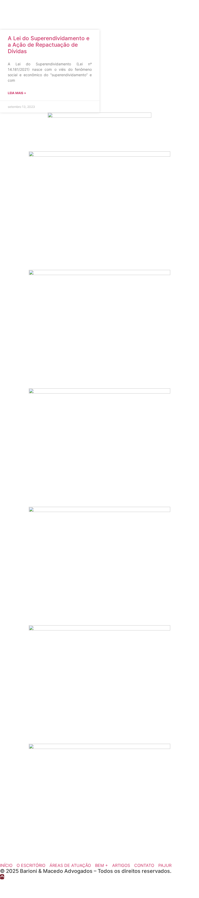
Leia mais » (17, 93)
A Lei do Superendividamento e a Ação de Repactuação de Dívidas (48, 44)
